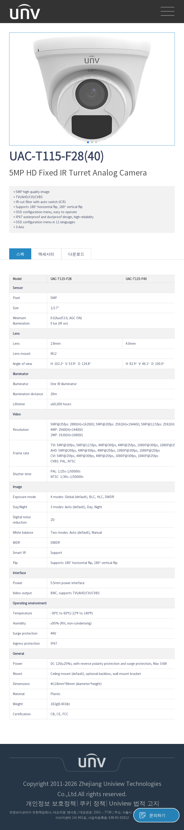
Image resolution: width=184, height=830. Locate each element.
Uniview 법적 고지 (134, 803)
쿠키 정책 (92, 803)
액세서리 (46, 254)
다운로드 (76, 254)
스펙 (20, 254)
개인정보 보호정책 (51, 803)
